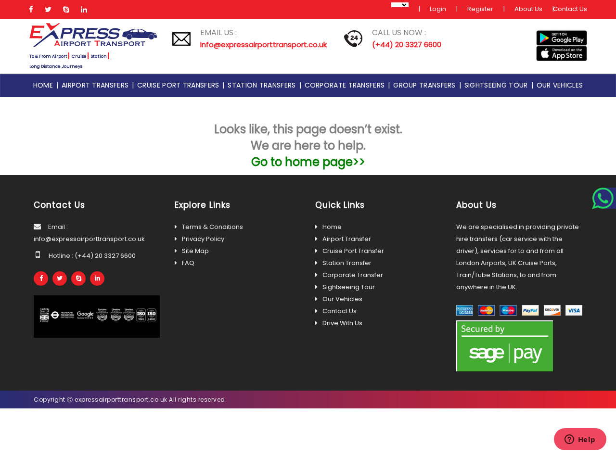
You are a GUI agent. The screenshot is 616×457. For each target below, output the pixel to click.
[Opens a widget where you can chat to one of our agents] (579, 440)
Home (44, 85)
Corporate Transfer (352, 274)
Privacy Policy (203, 238)
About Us (528, 8)
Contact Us (570, 8)
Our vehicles (560, 85)
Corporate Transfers (346, 85)
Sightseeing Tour (497, 85)
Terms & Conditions (212, 226)
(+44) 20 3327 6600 (406, 44)
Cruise (79, 56)
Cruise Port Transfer (353, 250)
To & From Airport (48, 56)
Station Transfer (347, 262)
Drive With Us (342, 323)
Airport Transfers (97, 85)
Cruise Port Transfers (179, 85)
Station (99, 56)
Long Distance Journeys (55, 66)
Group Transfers (426, 85)
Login (438, 8)
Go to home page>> (308, 162)
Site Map (195, 250)
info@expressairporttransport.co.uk (263, 44)
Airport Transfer (346, 238)
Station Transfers (263, 85)
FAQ (188, 262)
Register (480, 8)
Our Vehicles (342, 299)
